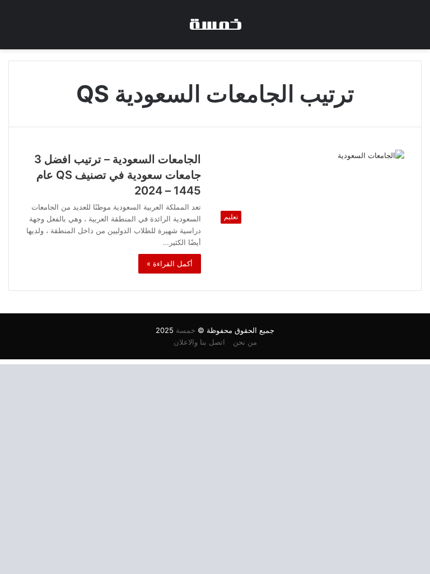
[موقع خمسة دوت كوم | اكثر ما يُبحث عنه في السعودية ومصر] (215, 24)
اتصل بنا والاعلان (199, 341)
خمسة (185, 330)
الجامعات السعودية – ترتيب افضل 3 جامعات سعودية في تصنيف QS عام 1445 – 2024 (117, 174)
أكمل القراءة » (170, 263)
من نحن (245, 341)
